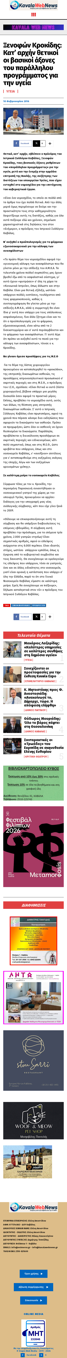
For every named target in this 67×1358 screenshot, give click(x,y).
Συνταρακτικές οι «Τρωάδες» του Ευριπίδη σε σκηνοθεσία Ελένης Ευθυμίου (44, 746)
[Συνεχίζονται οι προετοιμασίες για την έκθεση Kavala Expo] (12, 674)
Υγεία (28, 660)
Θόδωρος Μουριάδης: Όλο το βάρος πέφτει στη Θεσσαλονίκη (42, 722)
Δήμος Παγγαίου (35, 710)
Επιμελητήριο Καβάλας (40, 681)
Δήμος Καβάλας (35, 731)
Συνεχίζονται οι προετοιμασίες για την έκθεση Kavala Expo (42, 672)
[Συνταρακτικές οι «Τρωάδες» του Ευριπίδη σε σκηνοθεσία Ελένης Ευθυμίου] (12, 746)
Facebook (31, 1355)
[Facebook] (23, 1355)
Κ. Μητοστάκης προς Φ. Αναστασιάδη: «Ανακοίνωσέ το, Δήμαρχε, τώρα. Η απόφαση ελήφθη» (43, 697)
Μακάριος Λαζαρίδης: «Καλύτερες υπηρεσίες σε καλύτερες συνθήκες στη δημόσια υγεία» (43, 649)
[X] (41, 1355)
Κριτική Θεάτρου (36, 756)
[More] (50, 143)
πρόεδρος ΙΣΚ (38, 605)
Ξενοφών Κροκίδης (21, 605)
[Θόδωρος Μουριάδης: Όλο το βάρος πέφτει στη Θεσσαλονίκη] (12, 725)
